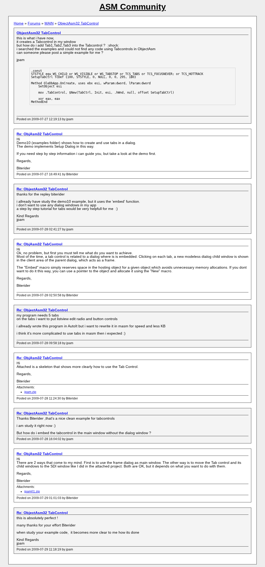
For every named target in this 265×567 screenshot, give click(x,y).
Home (19, 23)
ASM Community (132, 6)
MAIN (49, 23)
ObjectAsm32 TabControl (78, 23)
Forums (34, 23)
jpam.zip (30, 392)
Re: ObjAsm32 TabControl (39, 134)
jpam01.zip (32, 491)
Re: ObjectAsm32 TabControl (42, 189)
